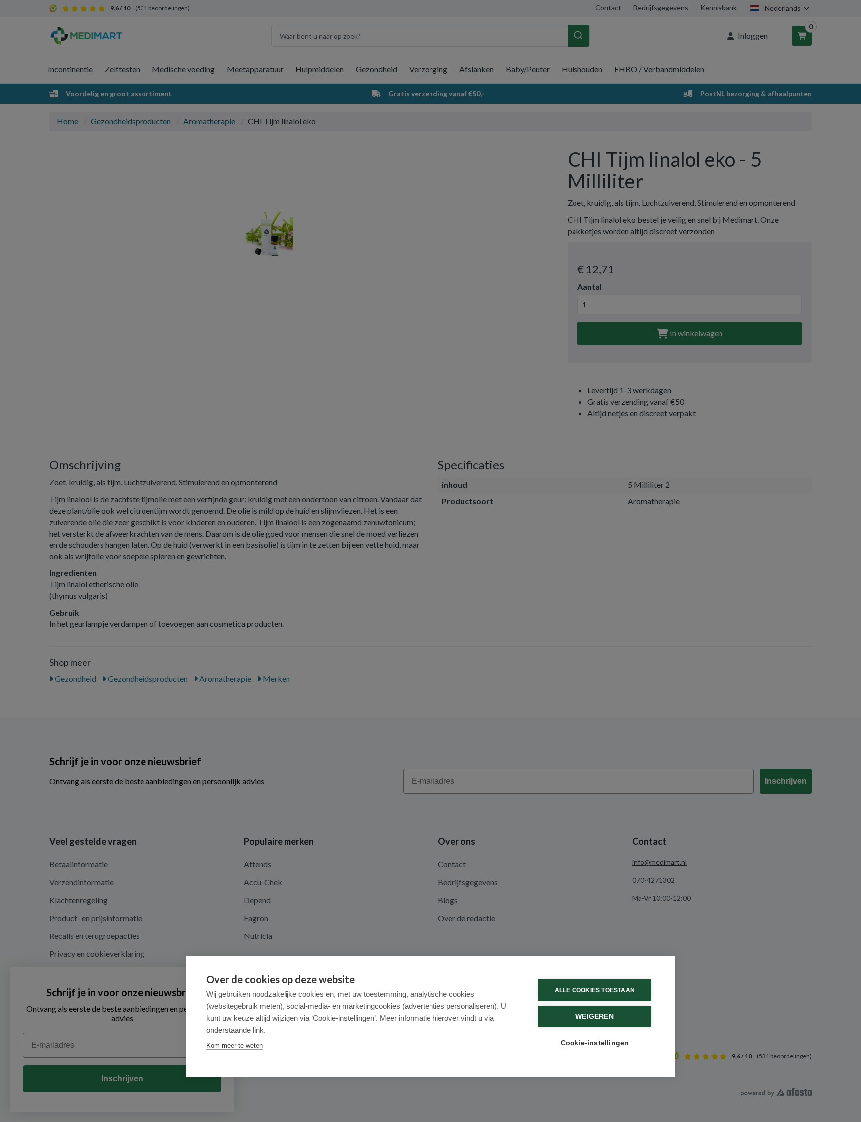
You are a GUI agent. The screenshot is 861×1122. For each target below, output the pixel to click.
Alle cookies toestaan (595, 990)
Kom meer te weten (234, 1045)
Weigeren (594, 1016)
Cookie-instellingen (595, 1043)
